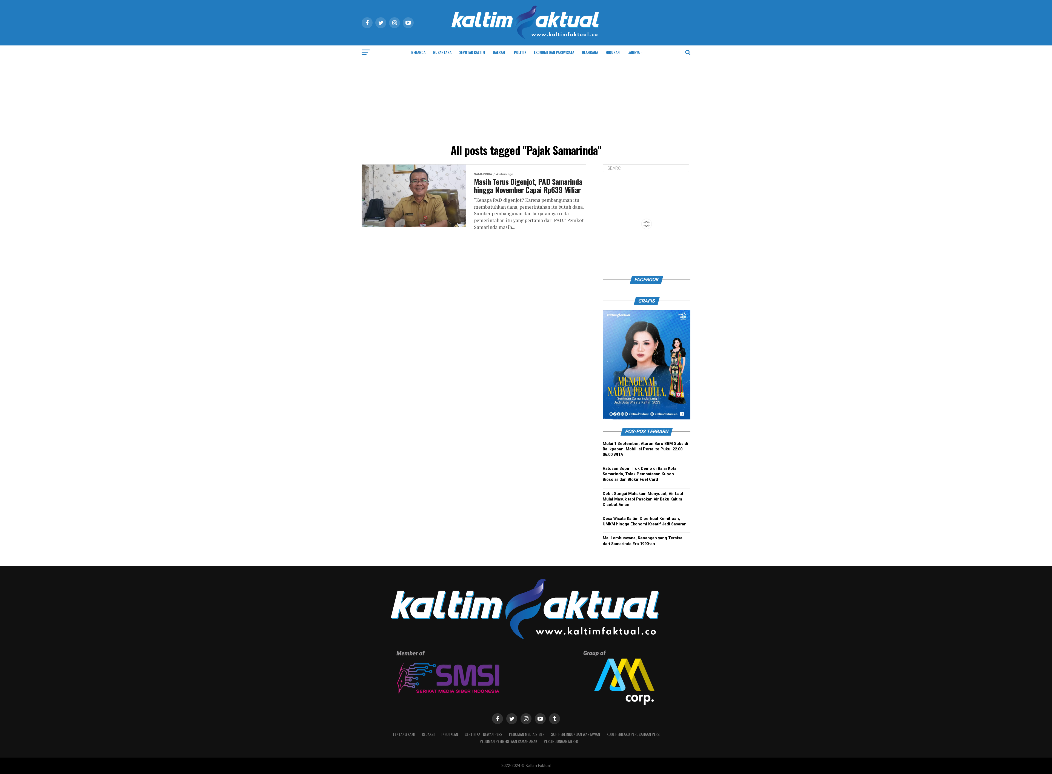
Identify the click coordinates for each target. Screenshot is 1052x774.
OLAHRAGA (590, 52)
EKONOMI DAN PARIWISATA (554, 52)
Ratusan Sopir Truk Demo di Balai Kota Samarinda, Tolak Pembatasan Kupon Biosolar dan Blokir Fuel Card (639, 474)
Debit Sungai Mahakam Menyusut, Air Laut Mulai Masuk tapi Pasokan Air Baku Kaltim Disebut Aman (643, 499)
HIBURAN (613, 52)
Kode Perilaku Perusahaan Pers (633, 734)
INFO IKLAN (449, 734)
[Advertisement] (526, 100)
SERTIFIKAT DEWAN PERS (483, 734)
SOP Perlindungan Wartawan (575, 734)
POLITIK (520, 52)
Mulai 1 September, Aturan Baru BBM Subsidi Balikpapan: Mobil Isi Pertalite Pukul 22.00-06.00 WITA (645, 449)
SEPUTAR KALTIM (472, 52)
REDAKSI (428, 734)
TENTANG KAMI (404, 734)
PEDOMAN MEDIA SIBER (526, 734)
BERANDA (418, 52)
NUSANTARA (442, 52)
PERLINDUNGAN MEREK (561, 741)
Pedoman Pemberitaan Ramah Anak (508, 741)
